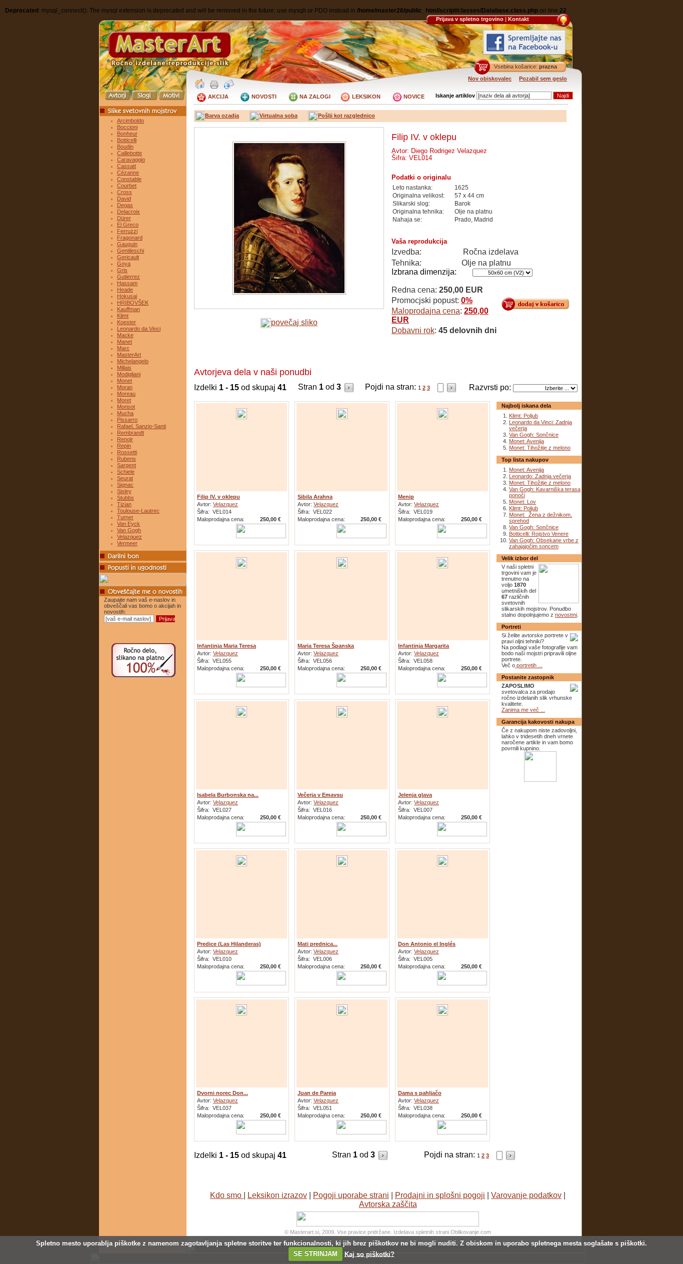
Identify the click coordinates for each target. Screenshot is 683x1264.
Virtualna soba (279, 116)
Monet (124, 381)
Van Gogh (129, 530)
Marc (123, 348)
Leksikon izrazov (277, 1195)
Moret (124, 400)
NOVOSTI (264, 97)
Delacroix (128, 212)
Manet (124, 342)
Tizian (124, 504)
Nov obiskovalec (490, 79)
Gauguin (127, 244)
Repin (124, 446)
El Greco (127, 225)
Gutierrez (128, 277)
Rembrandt (130, 433)
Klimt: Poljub (523, 416)
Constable (129, 179)
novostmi (566, 615)
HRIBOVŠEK (132, 303)
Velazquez (129, 537)
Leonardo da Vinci (138, 329)
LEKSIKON (366, 97)
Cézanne (128, 173)
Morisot (126, 407)
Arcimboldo (130, 121)
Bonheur (127, 134)
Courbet (126, 186)
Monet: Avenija (526, 441)
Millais (124, 368)
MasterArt (129, 355)
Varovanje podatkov (526, 1195)
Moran (124, 387)
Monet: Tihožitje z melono (539, 448)
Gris (122, 270)
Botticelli (126, 140)
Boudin (125, 147)
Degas (125, 205)
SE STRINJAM (316, 1253)
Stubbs (125, 498)
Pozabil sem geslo (543, 79)
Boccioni (127, 127)
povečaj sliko (294, 322)
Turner (125, 517)
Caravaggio (131, 160)
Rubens (126, 459)
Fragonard (129, 238)
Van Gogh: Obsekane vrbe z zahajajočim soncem (543, 543)
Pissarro (127, 420)
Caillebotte (129, 153)
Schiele (125, 472)
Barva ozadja (222, 116)
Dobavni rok (413, 330)
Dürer (124, 218)
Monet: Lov (522, 502)
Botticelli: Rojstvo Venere (538, 534)
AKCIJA (218, 97)
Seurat (125, 478)
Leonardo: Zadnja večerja (540, 476)
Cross (124, 192)
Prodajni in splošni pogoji (440, 1195)
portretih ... (528, 665)
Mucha (125, 413)
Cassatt (126, 166)
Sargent (126, 465)
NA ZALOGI (315, 97)
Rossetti (127, 452)
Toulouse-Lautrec (138, 511)
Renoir (125, 439)
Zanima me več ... (523, 710)
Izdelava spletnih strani (421, 1232)
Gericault (128, 257)
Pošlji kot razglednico (346, 116)
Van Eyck (128, 524)
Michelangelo (132, 361)
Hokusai (127, 296)
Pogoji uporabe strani (351, 1195)
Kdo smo (227, 1195)
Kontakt (518, 19)
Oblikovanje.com (470, 1232)
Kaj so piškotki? (369, 1253)
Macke (125, 335)
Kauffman (128, 309)
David (124, 199)
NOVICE (414, 97)
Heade (125, 290)
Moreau (126, 394)
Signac (125, 485)
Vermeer (127, 543)
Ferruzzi (127, 231)
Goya (123, 264)
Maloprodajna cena (426, 311)
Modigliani (128, 374)
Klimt (122, 316)
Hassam (127, 283)
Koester (126, 322)
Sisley (124, 491)
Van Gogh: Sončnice (533, 435)
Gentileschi (130, 251)
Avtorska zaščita (388, 1204)
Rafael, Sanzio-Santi (141, 426)
